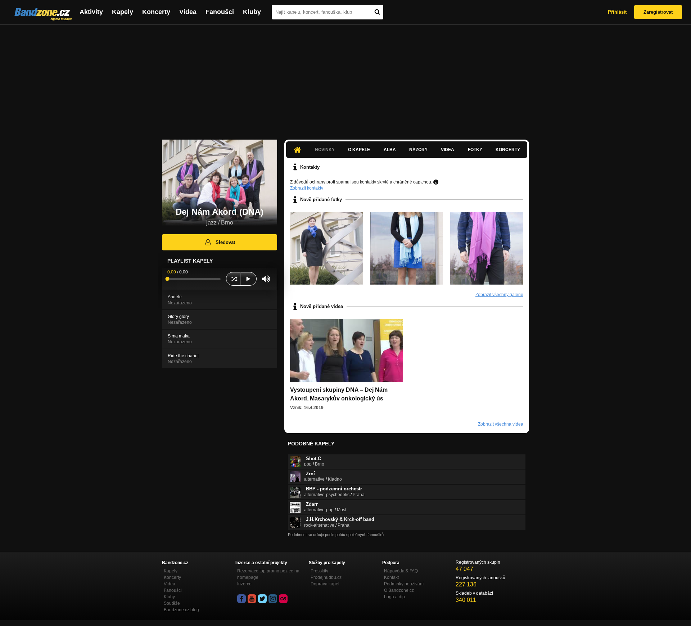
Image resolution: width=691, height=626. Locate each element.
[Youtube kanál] (252, 598)
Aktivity (91, 11)
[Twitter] (262, 598)
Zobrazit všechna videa (500, 424)
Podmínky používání (404, 583)
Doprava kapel (325, 583)
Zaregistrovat (658, 12)
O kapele (359, 149)
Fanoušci (220, 11)
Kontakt (391, 577)
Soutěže (172, 603)
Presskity (319, 570)
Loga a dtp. (395, 596)
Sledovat (225, 242)
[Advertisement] (345, 78)
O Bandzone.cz (399, 590)
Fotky (475, 149)
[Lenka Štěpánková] (326, 248)
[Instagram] (272, 598)
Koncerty (156, 11)
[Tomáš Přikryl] (486, 248)
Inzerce (244, 583)
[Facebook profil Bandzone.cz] (241, 598)
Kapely (122, 11)
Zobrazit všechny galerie (499, 294)
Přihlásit (617, 12)
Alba (390, 149)
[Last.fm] (283, 598)
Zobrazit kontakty (306, 188)
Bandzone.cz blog (181, 609)
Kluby (252, 11)
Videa (188, 11)
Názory (418, 149)
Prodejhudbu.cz (326, 577)
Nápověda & (401, 570)
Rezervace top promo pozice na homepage (268, 574)
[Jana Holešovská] (406, 248)
